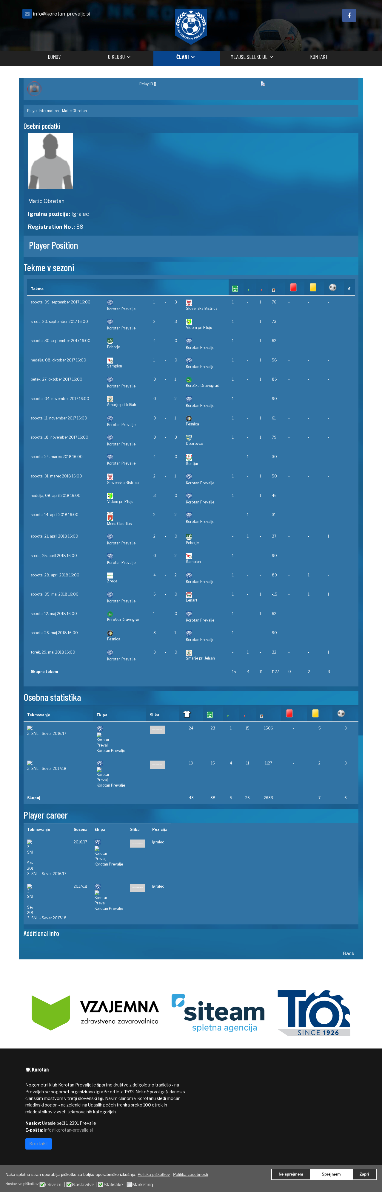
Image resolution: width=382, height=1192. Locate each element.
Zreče (112, 581)
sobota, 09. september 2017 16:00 (60, 302)
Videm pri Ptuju (199, 327)
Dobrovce (194, 443)
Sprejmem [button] (331, 1174)
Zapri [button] (364, 1174)
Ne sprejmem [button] (291, 1174)
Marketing (142, 1185)
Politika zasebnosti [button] (190, 1174)
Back (349, 953)
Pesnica (192, 424)
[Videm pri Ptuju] (205, 322)
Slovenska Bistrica (202, 308)
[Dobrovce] (205, 438)
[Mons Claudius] (126, 516)
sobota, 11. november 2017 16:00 (59, 418)
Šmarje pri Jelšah (121, 404)
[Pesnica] (205, 419)
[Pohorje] (126, 341)
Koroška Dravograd (202, 385)
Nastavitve (83, 1185)
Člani (182, 56)
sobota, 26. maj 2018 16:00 (54, 633)
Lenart (191, 600)
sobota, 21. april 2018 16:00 (54, 536)
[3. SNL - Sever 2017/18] (58, 763)
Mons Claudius (119, 523)
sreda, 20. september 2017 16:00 (59, 321)
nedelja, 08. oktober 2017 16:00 (58, 360)
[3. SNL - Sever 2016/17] (58, 728)
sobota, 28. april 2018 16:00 (55, 575)
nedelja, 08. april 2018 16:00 (56, 495)
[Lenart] (205, 595)
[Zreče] (126, 576)
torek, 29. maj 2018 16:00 (53, 652)
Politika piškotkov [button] (154, 1174)
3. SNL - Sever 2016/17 (46, 733)
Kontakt (319, 56)
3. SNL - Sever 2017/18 (47, 768)
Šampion (114, 366)
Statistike (113, 1185)
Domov (54, 56)
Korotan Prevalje (121, 309)
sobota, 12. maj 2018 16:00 (54, 613)
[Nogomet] (79, 88)
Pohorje (113, 347)
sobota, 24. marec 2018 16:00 (57, 456)
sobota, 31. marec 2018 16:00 (56, 476)
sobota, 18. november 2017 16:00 (59, 437)
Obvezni (54, 1185)
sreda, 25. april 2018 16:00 (54, 555)
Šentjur (192, 463)
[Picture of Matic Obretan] (107, 161)
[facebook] (349, 15)
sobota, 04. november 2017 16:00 (60, 398)
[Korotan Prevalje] (126, 303)
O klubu (116, 56)
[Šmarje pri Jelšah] (126, 399)
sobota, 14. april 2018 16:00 (54, 514)
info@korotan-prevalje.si (61, 14)
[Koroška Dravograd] (205, 380)
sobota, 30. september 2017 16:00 (60, 340)
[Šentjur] (205, 457)
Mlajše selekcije (248, 56)
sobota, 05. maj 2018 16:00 (54, 594)
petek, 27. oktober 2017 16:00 (56, 379)
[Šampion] (126, 361)
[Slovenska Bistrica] (205, 303)
